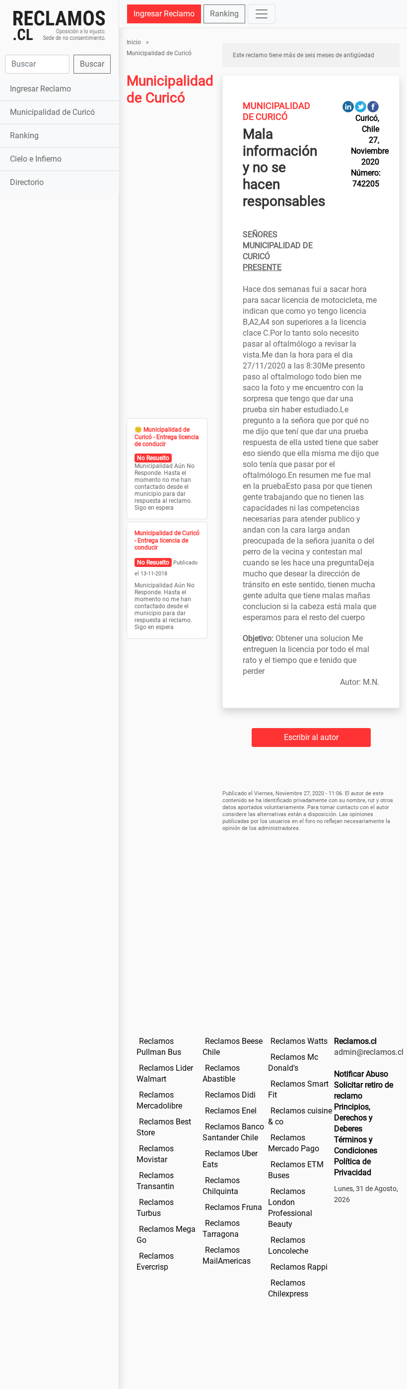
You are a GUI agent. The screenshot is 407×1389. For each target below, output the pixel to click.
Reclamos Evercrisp (155, 1261)
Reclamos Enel (231, 1110)
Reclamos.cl (355, 1041)
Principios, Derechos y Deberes (353, 1117)
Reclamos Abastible (221, 1073)
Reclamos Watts (299, 1041)
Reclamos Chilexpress (288, 1288)
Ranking (24, 135)
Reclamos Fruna (233, 1207)
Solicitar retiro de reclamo (363, 1090)
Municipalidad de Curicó (52, 112)
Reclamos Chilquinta (221, 1186)
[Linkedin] (348, 106)
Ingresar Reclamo (40, 88)
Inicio (134, 42)
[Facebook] (373, 106)
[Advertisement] (59, 253)
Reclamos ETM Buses (296, 1170)
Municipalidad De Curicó (276, 111)
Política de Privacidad (352, 1167)
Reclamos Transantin (155, 1181)
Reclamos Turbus (155, 1208)
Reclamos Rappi (299, 1267)
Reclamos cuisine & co (300, 1116)
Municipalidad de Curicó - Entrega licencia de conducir (167, 437)
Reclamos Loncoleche (288, 1245)
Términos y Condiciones (355, 1145)
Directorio (27, 182)
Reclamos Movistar (155, 1154)
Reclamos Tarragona (221, 1228)
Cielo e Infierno (36, 159)
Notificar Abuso (361, 1074)
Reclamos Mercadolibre (159, 1100)
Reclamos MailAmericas (227, 1255)
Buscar (92, 64)
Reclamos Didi (230, 1095)
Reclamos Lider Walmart (164, 1073)
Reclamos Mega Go (166, 1234)
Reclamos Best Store (163, 1127)
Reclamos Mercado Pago (293, 1143)
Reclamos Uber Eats (230, 1159)
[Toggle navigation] (261, 14)
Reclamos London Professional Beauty (290, 1208)
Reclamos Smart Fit (298, 1089)
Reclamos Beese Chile (233, 1046)
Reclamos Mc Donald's (293, 1062)
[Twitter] (360, 106)
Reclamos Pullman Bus (158, 1046)
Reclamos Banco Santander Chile (233, 1132)
